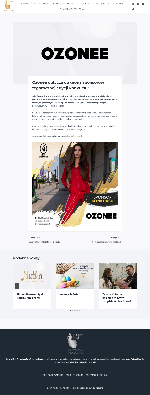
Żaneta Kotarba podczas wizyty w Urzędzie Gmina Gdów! (116, 298)
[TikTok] (133, 8)
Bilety (111, 3)
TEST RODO (78, 375)
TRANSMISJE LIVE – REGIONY (72, 9)
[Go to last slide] (17, 286)
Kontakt (120, 3)
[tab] (70, 310)
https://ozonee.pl (74, 136)
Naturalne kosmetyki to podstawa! (107, 240)
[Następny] (133, 286)
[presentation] (32, 276)
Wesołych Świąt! (70, 294)
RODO (68, 375)
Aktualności (44, 3)
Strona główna (28, 3)
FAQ (106, 375)
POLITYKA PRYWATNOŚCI (52, 375)
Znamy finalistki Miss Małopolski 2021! (44, 240)
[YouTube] (142, 4)
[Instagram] (133, 4)
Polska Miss (99, 3)
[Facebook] (138, 4)
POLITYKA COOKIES (94, 375)
